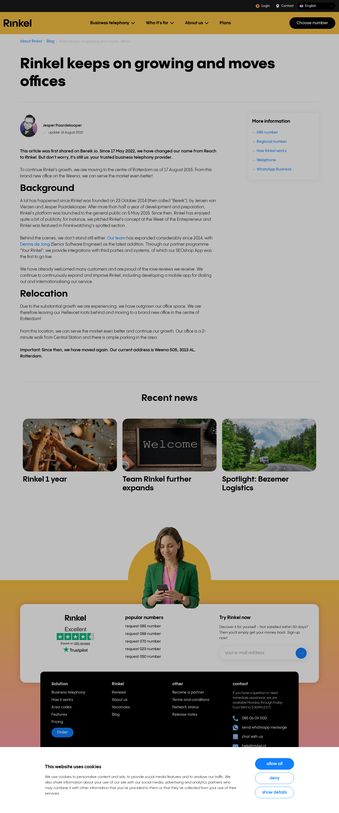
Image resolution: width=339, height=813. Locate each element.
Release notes (184, 715)
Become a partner (188, 692)
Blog (50, 41)
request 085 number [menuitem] (143, 626)
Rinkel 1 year (45, 479)
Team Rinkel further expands (156, 484)
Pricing (57, 722)
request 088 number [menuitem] (143, 634)
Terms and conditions (190, 700)
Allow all (274, 764)
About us (120, 700)
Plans (225, 23)
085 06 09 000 (254, 718)
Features (59, 715)
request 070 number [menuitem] (143, 641)
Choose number (312, 23)
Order (62, 732)
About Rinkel (31, 41)
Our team (116, 238)
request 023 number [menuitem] (143, 649)
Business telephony (68, 692)
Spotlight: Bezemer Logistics (255, 484)
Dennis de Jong (35, 244)
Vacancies (121, 707)
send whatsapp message (264, 728)
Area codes (61, 707)
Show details (274, 792)
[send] (298, 654)
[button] (316, 6)
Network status (185, 707)
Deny (275, 778)
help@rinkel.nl (254, 746)
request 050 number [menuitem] (143, 657)
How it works (62, 700)
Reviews (119, 692)
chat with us (252, 737)
